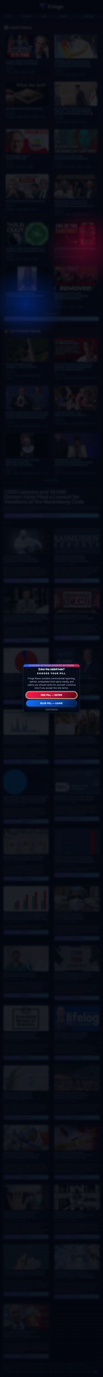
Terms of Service (51, 709)
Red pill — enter (51, 695)
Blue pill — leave (51, 703)
